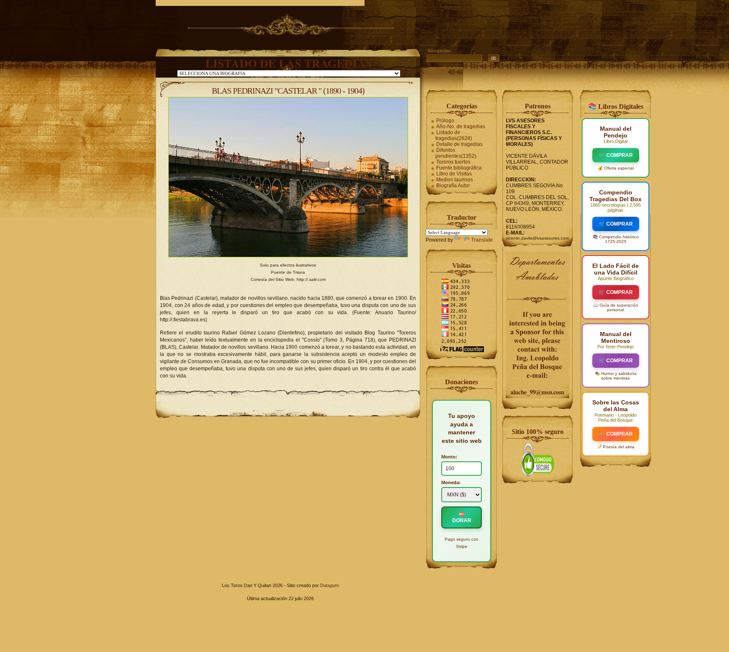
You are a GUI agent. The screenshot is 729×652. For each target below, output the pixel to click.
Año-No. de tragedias (460, 126)
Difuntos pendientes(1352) (455, 153)
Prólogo (445, 121)
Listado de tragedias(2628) (453, 135)
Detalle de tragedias (459, 144)
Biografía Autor (453, 186)
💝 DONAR (461, 517)
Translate (482, 240)
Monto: (449, 456)
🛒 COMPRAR (616, 155)
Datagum (329, 585)
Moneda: (451, 482)
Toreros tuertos (453, 162)
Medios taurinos (454, 180)
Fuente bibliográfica (459, 168)
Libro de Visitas (454, 174)
